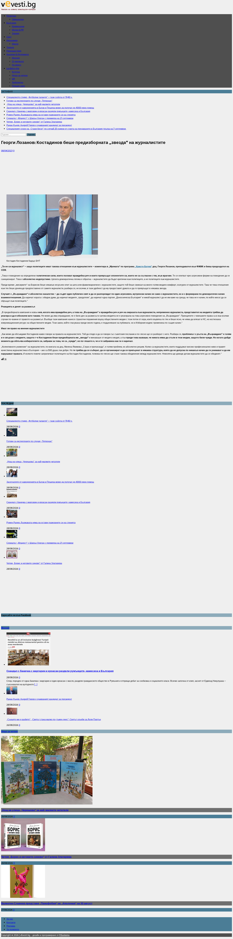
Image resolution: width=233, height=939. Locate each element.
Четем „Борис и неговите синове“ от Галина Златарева (34, 563)
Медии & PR (17, 30)
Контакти (10, 922)
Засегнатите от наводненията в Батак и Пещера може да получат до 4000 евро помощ (50, 482)
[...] (35, 684)
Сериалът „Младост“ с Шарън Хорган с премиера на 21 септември (39, 543)
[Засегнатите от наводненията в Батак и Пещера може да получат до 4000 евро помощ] (11, 476)
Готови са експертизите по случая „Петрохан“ (29, 441)
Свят (8, 37)
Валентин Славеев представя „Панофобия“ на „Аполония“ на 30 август (46, 903)
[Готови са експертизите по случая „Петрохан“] (11, 435)
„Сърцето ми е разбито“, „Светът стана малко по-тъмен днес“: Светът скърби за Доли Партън (53, 719)
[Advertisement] (82, 173)
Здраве (15, 33)
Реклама (10, 926)
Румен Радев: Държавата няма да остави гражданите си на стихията (41, 522)
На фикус (16, 65)
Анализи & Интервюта (17, 54)
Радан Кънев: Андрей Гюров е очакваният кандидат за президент (39, 699)
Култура (16, 72)
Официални (18, 19)
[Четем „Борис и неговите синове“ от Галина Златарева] (11, 557)
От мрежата (18, 61)
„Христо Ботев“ (143, 266)
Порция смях (18, 86)
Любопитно (17, 82)
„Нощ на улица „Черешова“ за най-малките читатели (33, 461)
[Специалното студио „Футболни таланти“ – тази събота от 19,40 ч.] (11, 415)
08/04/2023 (7, 150)
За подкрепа (12, 929)
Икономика (12, 40)
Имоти (15, 44)
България (11, 23)
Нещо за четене (20, 75)
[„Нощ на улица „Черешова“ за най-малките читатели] (11, 456)
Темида (10, 47)
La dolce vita (12, 68)
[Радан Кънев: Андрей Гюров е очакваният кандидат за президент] (11, 693)
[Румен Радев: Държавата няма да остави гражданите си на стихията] (11, 517)
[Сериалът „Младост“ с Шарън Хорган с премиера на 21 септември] (11, 537)
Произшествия (13, 51)
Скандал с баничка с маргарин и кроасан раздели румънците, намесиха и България (48, 502)
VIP (13, 79)
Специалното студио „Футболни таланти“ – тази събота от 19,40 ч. (39, 421)
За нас (9, 919)
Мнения (16, 58)
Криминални (18, 26)
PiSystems (64, 935)
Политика (11, 16)
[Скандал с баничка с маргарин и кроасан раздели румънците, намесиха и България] (11, 496)
